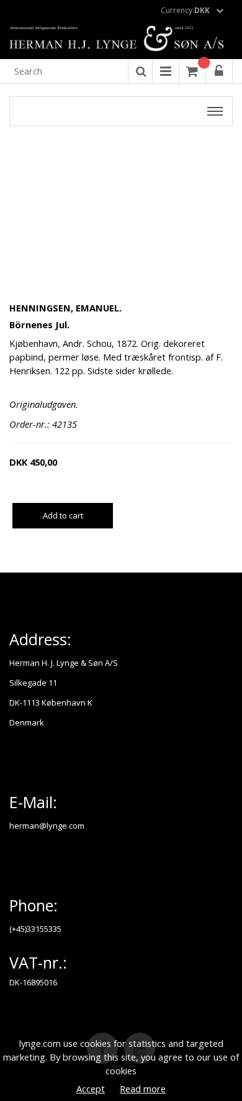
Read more (143, 1088)
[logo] (121, 39)
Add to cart (63, 515)
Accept (90, 1088)
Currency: (185, 10)
